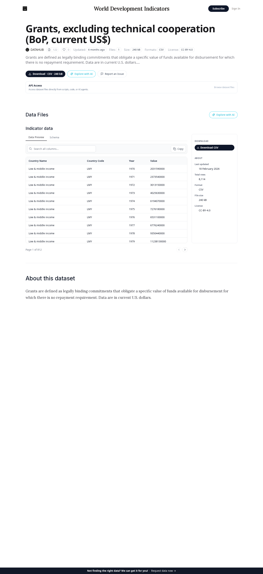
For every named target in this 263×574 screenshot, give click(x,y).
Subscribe (219, 8)
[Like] (64, 50)
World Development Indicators (131, 8)
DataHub (37, 50)
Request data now (131, 570)
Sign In (236, 8)
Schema (54, 137)
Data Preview (36, 137)
